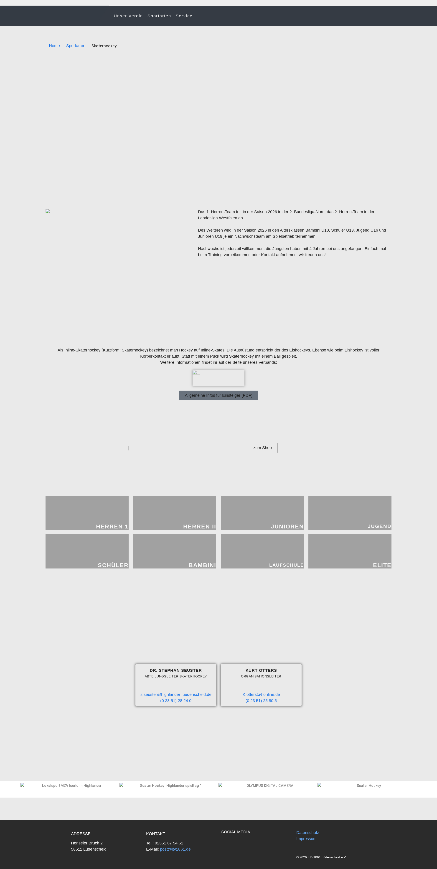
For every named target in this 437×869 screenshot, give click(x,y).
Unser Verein (128, 16)
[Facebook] (227, 844)
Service (184, 16)
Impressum (306, 838)
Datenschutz (307, 832)
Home (54, 45)
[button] (7, 786)
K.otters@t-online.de (261, 694)
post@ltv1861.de (175, 849)
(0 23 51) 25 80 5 (261, 700)
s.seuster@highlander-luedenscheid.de (175, 694)
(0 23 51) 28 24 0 (175, 700)
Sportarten (159, 16)
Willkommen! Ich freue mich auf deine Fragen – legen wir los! (404, 855)
